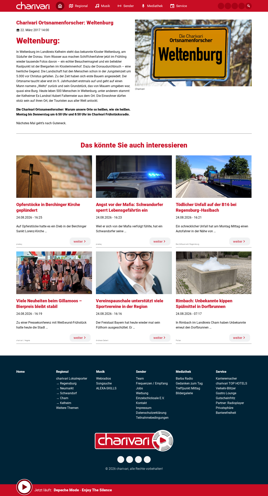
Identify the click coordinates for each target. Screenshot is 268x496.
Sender (141, 372)
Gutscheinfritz (225, 398)
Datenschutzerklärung (151, 413)
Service (221, 372)
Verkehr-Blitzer (226, 388)
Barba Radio (184, 378)
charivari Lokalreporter (71, 378)
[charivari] (32, 5)
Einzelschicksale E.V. (150, 398)
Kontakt (141, 403)
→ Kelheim (63, 403)
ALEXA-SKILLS (106, 388)
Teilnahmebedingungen (152, 417)
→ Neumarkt (65, 388)
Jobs (139, 388)
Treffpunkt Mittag (188, 388)
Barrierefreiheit (226, 413)
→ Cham (62, 398)
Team (140, 378)
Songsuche (104, 383)
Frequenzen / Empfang (152, 383)
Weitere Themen (67, 408)
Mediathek (183, 372)
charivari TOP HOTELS (231, 383)
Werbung (142, 393)
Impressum (143, 408)
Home (20, 372)
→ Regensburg (66, 383)
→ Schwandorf (66, 393)
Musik (100, 372)
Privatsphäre (224, 408)
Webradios (103, 378)
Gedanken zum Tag (189, 383)
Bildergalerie (184, 393)
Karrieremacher (226, 378)
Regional (62, 372)
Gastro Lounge (226, 393)
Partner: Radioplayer (230, 403)
